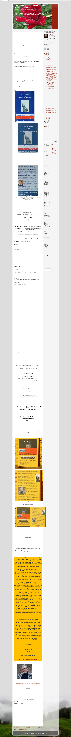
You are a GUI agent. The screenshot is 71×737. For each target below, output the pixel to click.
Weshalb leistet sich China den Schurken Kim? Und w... (50, 76)
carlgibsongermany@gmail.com (31, 659)
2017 (46, 57)
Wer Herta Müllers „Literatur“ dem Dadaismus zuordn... (51, 113)
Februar (47, 117)
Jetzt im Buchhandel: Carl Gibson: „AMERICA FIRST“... (51, 63)
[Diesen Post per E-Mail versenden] (29, 699)
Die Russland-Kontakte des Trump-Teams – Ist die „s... (51, 74)
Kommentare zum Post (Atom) (22, 729)
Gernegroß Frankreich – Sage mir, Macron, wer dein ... (51, 67)
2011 (46, 126)
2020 (46, 53)
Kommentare (47, 270)
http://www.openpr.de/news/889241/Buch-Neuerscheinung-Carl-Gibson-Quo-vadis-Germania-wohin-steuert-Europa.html (28, 683)
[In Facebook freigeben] (32, 699)
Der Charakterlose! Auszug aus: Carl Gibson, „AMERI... (51, 80)
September (48, 59)
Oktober (47, 58)
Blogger (47, 733)
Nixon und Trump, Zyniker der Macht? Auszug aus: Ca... (50, 88)
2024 (46, 48)
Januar (47, 118)
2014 (46, 122)
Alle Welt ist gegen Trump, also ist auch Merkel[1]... (51, 96)
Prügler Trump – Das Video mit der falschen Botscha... (51, 98)
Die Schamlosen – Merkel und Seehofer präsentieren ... (50, 100)
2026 (46, 45)
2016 (46, 120)
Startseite (28, 727)
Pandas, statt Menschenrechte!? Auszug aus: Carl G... (51, 94)
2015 (46, 121)
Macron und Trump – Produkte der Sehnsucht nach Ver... (51, 78)
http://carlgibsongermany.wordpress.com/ (47, 238)
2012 (46, 125)
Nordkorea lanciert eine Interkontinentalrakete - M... (50, 72)
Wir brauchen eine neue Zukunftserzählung (54, 152)
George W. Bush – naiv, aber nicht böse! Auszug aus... (51, 84)
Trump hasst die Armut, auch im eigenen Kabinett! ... (51, 69)
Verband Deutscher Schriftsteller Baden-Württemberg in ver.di (54, 149)
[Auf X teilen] (31, 699)
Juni (46, 114)
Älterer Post (39, 727)
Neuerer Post (17, 727)
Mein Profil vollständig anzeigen (49, 42)
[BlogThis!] (30, 699)
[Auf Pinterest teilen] (33, 699)
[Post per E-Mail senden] (27, 699)
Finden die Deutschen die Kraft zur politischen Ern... (51, 102)
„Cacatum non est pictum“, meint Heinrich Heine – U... (51, 110)
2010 (46, 127)
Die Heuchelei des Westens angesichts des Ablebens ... (50, 65)
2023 (46, 49)
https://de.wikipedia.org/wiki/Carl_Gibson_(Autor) (19, 352)
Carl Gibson (51, 34)
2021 (46, 52)
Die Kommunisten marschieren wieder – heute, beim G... (50, 82)
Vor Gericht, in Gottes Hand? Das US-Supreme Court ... (51, 106)
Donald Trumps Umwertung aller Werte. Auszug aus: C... (51, 92)
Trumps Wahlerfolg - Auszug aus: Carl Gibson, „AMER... (51, 90)
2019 (46, 54)
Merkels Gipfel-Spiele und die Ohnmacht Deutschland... (50, 86)
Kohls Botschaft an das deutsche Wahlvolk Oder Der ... (51, 104)
